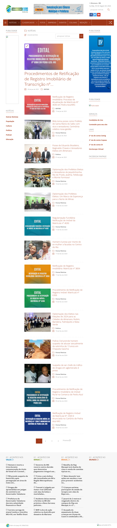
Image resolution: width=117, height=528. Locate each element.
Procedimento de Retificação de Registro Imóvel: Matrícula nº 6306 (67, 292)
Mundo (93, 459)
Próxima (66, 440)
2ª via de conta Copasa (98, 140)
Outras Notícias (12, 117)
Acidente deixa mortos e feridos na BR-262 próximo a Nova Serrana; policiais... (45, 501)
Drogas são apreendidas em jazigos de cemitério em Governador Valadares (16, 490)
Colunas (73, 22)
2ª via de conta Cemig (97, 136)
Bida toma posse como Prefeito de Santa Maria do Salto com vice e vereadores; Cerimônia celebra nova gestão (67, 125)
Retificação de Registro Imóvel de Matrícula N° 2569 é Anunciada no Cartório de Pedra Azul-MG (67, 417)
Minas (37, 459)
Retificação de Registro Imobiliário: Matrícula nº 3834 (66, 267)
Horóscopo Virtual (96, 149)
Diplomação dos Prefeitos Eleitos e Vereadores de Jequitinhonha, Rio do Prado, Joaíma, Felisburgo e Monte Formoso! (67, 173)
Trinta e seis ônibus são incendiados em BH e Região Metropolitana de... (44, 479)
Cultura (9, 126)
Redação (84, 22)
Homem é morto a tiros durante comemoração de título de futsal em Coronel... (16, 468)
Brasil (64, 459)
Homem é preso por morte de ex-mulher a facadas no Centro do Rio (67, 244)
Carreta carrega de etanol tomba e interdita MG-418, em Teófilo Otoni (17, 512)
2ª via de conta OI (96, 145)
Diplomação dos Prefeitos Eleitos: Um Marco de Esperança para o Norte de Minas (67, 196)
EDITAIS (46, 89)
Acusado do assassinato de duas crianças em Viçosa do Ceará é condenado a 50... (72, 513)
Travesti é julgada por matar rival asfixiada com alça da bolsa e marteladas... (44, 490)
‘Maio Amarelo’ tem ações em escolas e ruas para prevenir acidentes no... (71, 479)
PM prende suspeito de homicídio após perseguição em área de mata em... (17, 479)
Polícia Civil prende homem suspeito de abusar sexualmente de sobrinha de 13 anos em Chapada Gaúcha (67, 344)
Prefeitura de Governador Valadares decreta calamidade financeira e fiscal (15, 501)
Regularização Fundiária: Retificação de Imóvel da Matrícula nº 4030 (63, 220)
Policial (9, 135)
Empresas (52, 22)
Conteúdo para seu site (98, 124)
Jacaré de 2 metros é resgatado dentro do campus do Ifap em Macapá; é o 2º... (71, 501)
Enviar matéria (33, 35)
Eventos (62, 22)
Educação (9, 139)
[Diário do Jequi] (17, 8)
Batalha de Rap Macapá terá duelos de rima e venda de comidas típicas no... (72, 468)
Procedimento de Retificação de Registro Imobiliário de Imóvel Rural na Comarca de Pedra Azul (67, 392)
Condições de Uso (96, 120)
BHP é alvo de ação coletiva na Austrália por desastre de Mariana (44, 512)
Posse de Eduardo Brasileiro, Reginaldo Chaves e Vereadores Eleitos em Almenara (67, 148)
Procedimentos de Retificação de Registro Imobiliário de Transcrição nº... (51, 79)
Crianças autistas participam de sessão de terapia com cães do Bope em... (71, 490)
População (10, 121)
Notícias (13, 22)
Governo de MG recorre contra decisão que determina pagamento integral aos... (45, 468)
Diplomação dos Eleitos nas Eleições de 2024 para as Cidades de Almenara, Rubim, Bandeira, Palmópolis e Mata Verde (66, 319)
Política (9, 130)
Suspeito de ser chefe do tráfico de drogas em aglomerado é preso (67, 368)
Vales (9, 459)
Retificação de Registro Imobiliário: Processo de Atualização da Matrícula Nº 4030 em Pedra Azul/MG (65, 100)
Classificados (28, 22)
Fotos (42, 22)
